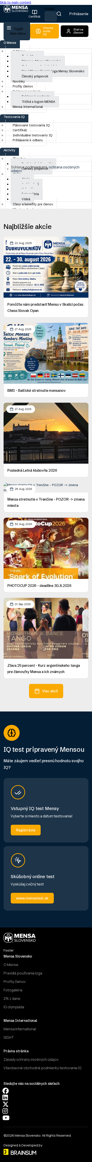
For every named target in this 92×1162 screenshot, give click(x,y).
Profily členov (15, 981)
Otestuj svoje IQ (48, 31)
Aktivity (9, 150)
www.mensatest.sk (32, 898)
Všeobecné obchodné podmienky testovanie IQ (43, 1067)
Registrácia (25, 830)
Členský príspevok (35, 76)
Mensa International (28, 107)
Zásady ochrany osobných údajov (31, 1059)
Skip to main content (15, 2)
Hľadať (49, 9)
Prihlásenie (78, 14)
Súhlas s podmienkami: (45, 168)
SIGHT (9, 1037)
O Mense (10, 43)
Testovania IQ (14, 117)
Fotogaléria (13, 990)
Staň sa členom (78, 31)
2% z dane (12, 998)
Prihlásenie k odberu (28, 140)
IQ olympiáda (14, 1006)
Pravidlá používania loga (23, 973)
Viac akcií (50, 691)
